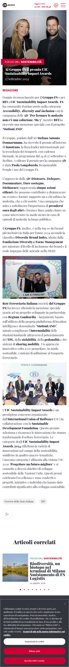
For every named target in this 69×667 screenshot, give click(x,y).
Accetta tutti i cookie (34, 660)
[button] (20, 589)
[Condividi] (18, 514)
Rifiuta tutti (34, 651)
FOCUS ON (12, 62)
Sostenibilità (31, 62)
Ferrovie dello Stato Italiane (19, 501)
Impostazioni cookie (34, 641)
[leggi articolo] (15, 567)
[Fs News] (11, 5)
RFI (43, 501)
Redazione (10, 90)
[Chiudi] (65, 603)
